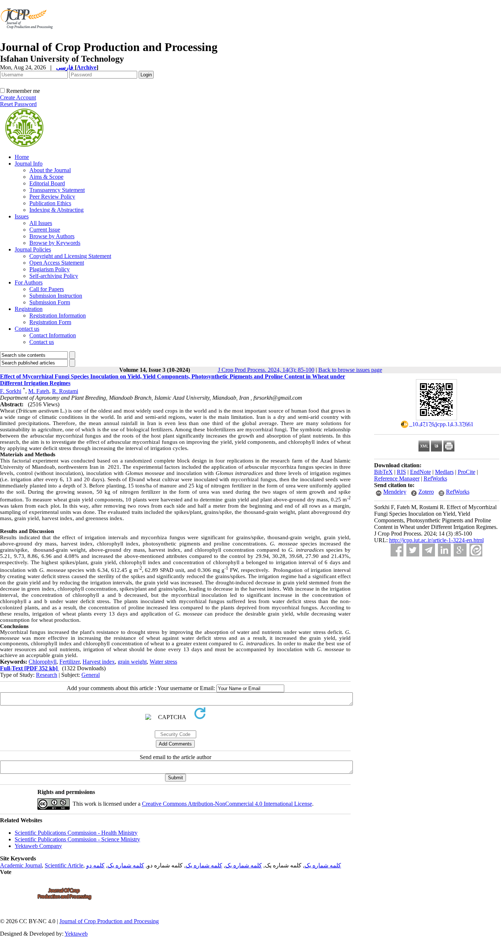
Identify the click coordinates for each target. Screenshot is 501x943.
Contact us (27, 329)
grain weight (132, 662)
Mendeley (394, 492)
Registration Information (57, 315)
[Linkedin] (444, 550)
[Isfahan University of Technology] (28, 38)
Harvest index (99, 662)
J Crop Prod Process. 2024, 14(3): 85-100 (266, 370)
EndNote (420, 472)
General (90, 675)
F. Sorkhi (10, 391)
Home (22, 157)
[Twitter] (412, 550)
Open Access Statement (56, 263)
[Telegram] (428, 550)
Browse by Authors (51, 236)
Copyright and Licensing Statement (70, 256)
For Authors (29, 282)
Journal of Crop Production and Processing (109, 921)
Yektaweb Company (38, 846)
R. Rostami (65, 391)
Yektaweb (76, 934)
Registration (29, 309)
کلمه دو (95, 865)
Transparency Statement (57, 190)
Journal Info (29, 163)
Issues (22, 216)
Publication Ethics (50, 203)
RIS (401, 472)
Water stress (163, 662)
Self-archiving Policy (53, 276)
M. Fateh (38, 391)
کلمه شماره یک (322, 865)
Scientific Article (64, 865)
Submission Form (49, 302)
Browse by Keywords (54, 243)
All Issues (40, 223)
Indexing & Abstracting (56, 210)
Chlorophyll (42, 662)
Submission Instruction (55, 296)
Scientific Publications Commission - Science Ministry (77, 839)
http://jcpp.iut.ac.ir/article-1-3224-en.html (436, 540)
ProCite (466, 472)
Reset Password (18, 104)
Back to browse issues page (350, 370)
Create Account (18, 97)
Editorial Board (47, 183)
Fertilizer (69, 662)
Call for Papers (46, 289)
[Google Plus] (460, 550)
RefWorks (435, 478)
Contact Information (52, 335)
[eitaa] (475, 550)
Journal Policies (33, 249)
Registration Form (50, 322)
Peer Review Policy (52, 196)
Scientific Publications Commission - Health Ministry (76, 833)
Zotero (426, 492)
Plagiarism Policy (49, 269)
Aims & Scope (46, 177)
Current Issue (44, 229)
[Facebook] (397, 550)
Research (46, 675)
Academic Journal (21, 865)
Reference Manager (397, 478)
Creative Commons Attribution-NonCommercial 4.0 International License (227, 804)
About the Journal (50, 170)
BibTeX (383, 472)
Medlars (444, 472)
